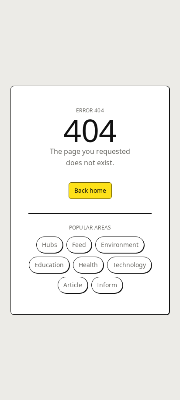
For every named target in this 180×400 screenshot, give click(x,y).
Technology (129, 265)
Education (49, 265)
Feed (79, 244)
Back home (90, 190)
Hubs (49, 244)
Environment (119, 244)
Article (72, 285)
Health (88, 265)
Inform (107, 285)
